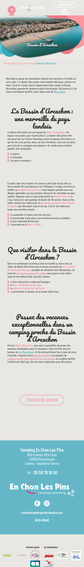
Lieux (31, 63)
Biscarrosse (59, 91)
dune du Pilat (34, 224)
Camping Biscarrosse (14, 63)
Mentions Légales (32, 547)
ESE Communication (51, 547)
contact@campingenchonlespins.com (42, 512)
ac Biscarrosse (26, 352)
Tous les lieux (42, 400)
